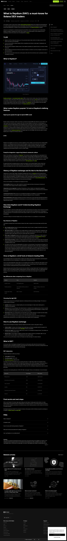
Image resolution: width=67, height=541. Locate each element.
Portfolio (10, 1)
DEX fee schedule (46, 527)
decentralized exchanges (26, 24)
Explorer (24, 530)
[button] (50, 5)
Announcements (46, 525)
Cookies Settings (57, 537)
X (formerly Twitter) (6, 533)
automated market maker (18, 98)
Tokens (24, 522)
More (30, 1)
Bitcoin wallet (46, 530)
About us (4, 525)
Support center (46, 522)
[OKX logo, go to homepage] (4, 1)
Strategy (17, 1)
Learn (4, 5)
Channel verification (47, 524)
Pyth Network (39, 236)
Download (5, 522)
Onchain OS (26, 1)
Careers (4, 527)
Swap (22, 1)
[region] (57, 533)
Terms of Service (6, 530)
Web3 (8, 5)
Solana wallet (46, 533)
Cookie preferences (6, 535)
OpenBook (5, 125)
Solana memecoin (26, 103)
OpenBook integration (16, 130)
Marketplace (25, 525)
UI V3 (36, 99)
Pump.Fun (29, 102)
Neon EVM (18, 410)
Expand (46, 444)
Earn (24, 527)
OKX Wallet (22, 328)
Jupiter (35, 160)
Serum (34, 173)
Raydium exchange (7, 98)
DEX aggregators (29, 160)
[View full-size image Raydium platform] (25, 78)
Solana (28, 32)
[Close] (65, 528)
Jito (44, 236)
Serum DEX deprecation (40, 177)
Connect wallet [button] (55, 1)
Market (13, 1)
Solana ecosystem (35, 27)
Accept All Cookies (57, 534)
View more (60, 454)
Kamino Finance (12, 410)
